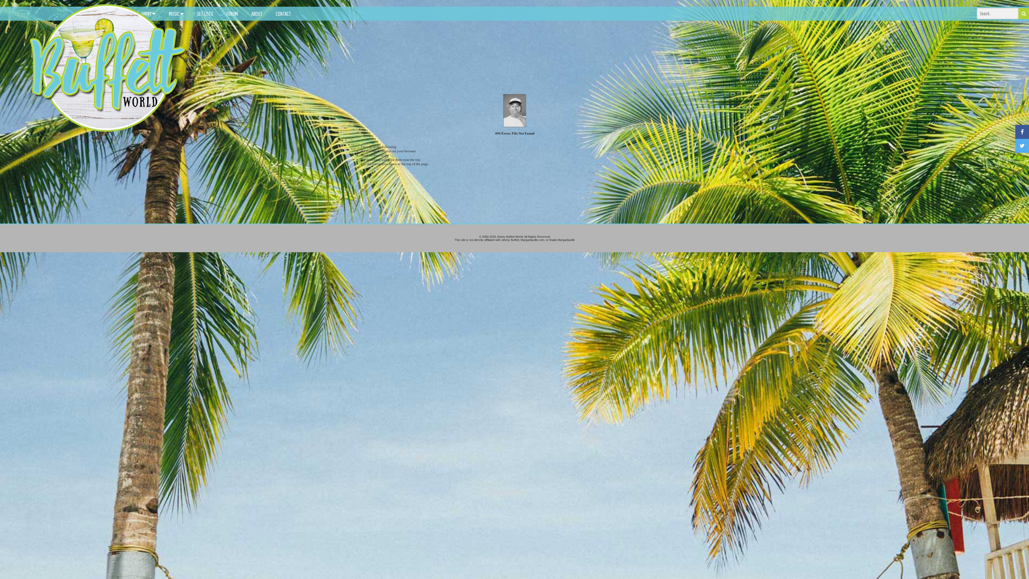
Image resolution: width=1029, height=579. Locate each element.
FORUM (232, 13)
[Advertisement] (655, 48)
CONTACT (283, 13)
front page (397, 155)
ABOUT (256, 13)
